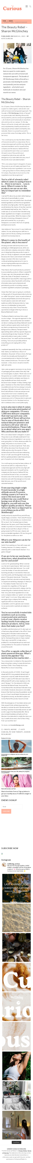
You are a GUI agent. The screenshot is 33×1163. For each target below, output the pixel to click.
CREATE (7, 729)
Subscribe (6, 811)
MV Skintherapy (14, 113)
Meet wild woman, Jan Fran (8, 788)
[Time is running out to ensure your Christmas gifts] (16, 888)
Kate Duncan (7, 38)
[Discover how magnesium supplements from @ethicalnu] (16, 1066)
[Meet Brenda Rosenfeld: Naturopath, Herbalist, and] (16, 947)
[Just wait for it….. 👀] (16, 1036)
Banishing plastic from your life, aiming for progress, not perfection (15, 772)
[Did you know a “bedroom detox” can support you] (16, 1095)
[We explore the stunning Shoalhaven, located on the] (16, 917)
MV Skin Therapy (16, 732)
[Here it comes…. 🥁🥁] (16, 1006)
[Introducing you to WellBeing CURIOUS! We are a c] (16, 977)
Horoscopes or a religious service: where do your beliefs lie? (14, 755)
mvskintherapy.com (17, 725)
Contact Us (16, 1149)
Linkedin (9, 1149)
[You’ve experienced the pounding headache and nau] (16, 1125)
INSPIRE (13, 729)
